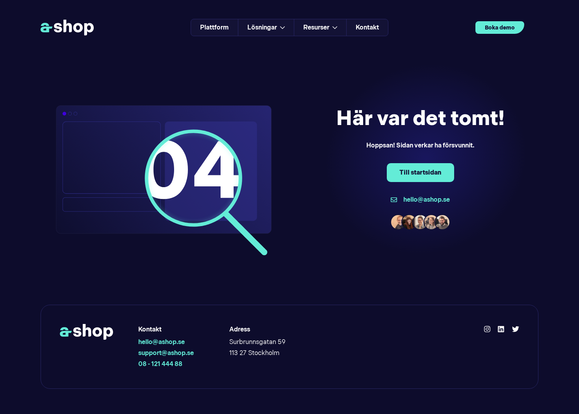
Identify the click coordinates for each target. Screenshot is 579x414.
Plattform (214, 27)
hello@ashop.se (161, 342)
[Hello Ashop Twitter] (515, 329)
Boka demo (500, 27)
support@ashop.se (166, 353)
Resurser (316, 27)
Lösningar (262, 27)
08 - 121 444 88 (160, 364)
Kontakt (367, 27)
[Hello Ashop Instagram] (487, 329)
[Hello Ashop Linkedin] (501, 329)
